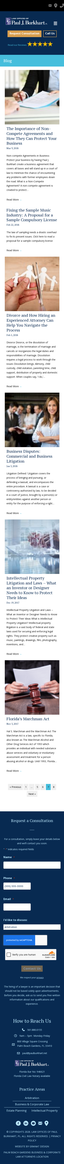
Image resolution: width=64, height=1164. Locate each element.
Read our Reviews (17, 44)
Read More (14, 199)
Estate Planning (16, 1110)
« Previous (15, 787)
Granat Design (39, 1146)
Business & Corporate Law (32, 1104)
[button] (24, 33)
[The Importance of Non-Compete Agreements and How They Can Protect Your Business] (32, 97)
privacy (40, 977)
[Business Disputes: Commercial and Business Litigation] (32, 420)
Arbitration (32, 1098)
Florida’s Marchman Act (27, 718)
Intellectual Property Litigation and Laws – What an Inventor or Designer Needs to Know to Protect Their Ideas (31, 587)
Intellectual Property (44, 1110)
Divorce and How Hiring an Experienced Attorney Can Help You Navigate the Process (30, 322)
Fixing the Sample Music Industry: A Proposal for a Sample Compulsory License (31, 215)
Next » (32, 794)
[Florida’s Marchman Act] (32, 687)
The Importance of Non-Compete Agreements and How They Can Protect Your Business (31, 136)
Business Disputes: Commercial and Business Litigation (29, 456)
